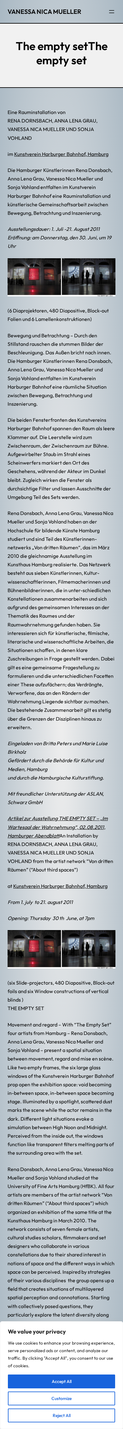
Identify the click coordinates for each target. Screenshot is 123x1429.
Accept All (62, 1381)
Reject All (62, 1415)
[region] (61, 1375)
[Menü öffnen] (111, 11)
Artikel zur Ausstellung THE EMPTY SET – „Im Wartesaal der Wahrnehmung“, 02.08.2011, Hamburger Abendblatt (58, 826)
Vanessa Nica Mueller (44, 11)
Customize (61, 1398)
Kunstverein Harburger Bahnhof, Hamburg (61, 154)
